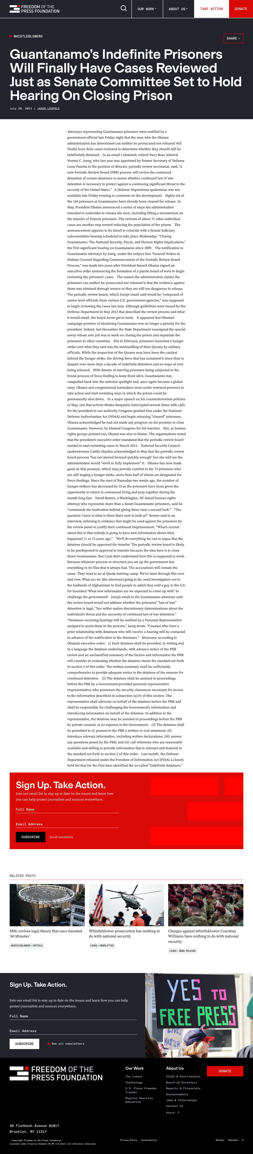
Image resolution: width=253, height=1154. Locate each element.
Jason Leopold (48, 108)
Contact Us (174, 1106)
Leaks (93, 945)
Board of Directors (181, 1082)
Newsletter (107, 945)
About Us (177, 9)
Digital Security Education (139, 1100)
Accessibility (149, 1140)
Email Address (29, 824)
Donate (241, 9)
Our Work (146, 9)
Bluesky (220, 1140)
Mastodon (233, 1140)
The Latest (134, 1076)
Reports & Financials (183, 1088)
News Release (187, 950)
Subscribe (30, 837)
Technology (134, 1082)
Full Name (25, 809)
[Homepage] (34, 9)
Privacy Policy (128, 1140)
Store (170, 1112)
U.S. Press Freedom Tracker (140, 1090)
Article (38, 945)
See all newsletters (61, 837)
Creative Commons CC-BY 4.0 (43, 1144)
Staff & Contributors (183, 1076)
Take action (211, 9)
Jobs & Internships (181, 1100)
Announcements (177, 1094)
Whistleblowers (28, 36)
